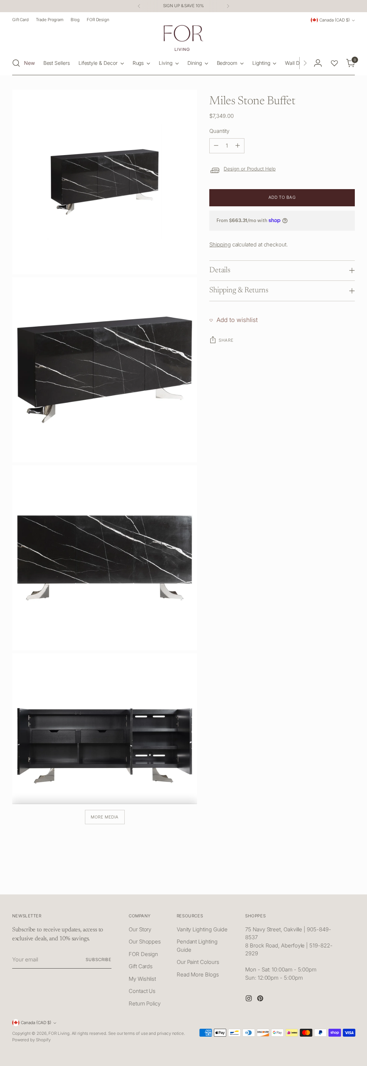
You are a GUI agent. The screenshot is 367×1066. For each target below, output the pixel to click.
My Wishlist (142, 978)
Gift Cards (141, 966)
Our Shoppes (145, 941)
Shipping (219, 244)
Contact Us (142, 991)
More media (105, 817)
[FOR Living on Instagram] (249, 999)
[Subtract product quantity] (216, 146)
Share (226, 340)
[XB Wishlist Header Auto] (334, 63)
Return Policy (145, 1003)
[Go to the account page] (318, 63)
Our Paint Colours (198, 962)
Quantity (219, 131)
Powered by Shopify (31, 1039)
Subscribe (98, 959)
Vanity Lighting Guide (202, 929)
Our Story (140, 929)
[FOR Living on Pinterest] (261, 999)
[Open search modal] (16, 63)
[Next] (228, 6)
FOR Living (58, 1033)
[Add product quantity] (237, 146)
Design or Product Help (250, 169)
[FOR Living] (183, 38)
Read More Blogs (198, 974)
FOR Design (143, 954)
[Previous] (139, 6)
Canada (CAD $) (334, 20)
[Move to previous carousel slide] (332, 881)
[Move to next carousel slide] (349, 881)
